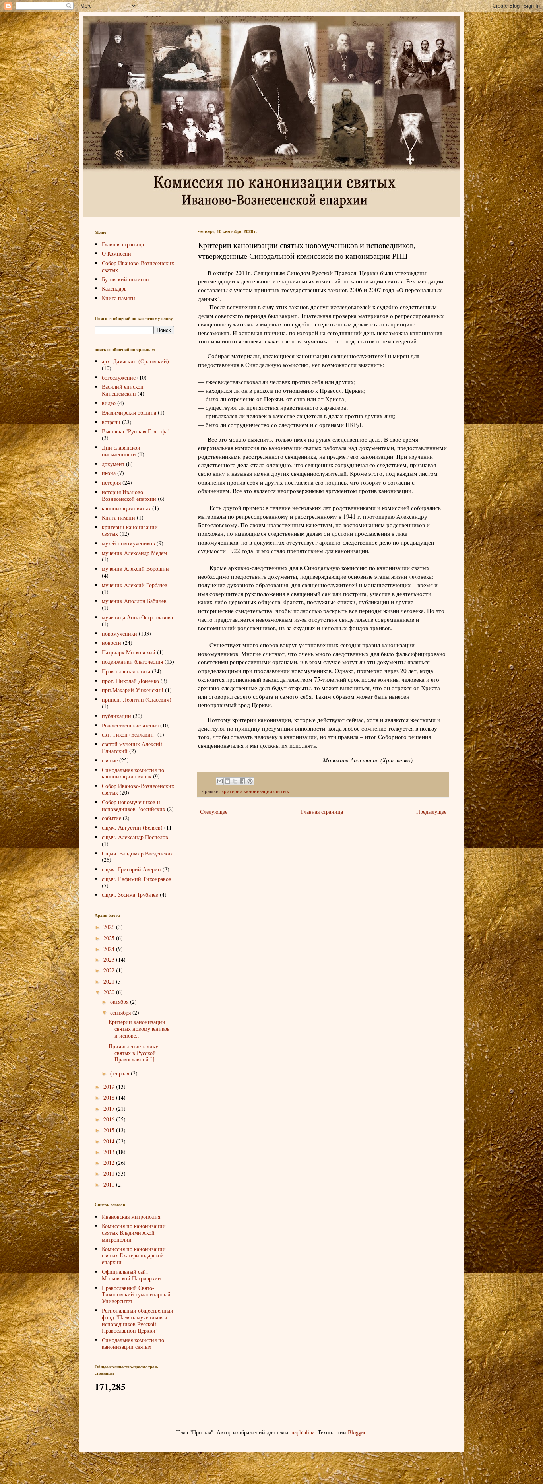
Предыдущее (431, 811)
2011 (109, 1173)
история (111, 482)
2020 (109, 992)
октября (120, 1001)
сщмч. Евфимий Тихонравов (136, 879)
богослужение (119, 377)
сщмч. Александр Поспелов (135, 837)
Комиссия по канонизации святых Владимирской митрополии (134, 1232)
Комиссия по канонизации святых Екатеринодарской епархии (134, 1255)
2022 (109, 970)
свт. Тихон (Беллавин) (129, 734)
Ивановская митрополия (131, 1216)
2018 (109, 1097)
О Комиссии (116, 253)
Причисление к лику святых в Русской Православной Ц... (134, 1052)
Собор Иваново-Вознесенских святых (138, 266)
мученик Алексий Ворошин (135, 568)
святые (110, 760)
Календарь (114, 288)
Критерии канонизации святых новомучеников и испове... (139, 1028)
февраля (120, 1073)
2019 (109, 1086)
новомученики (119, 633)
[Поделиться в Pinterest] (250, 781)
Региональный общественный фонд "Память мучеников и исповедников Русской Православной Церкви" (137, 1320)
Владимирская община (129, 412)
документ (113, 464)
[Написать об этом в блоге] (227, 781)
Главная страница (322, 811)
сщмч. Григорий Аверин (131, 869)
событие (111, 818)
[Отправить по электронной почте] (220, 781)
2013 (109, 1152)
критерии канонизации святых (255, 791)
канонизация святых (126, 508)
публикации (116, 716)
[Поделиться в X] (235, 781)
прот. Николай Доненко (130, 681)
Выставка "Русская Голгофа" (136, 431)
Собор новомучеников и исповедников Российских (133, 805)
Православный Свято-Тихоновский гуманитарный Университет (136, 1294)
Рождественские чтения (130, 725)
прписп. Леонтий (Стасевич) (136, 699)
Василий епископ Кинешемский (123, 390)
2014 (109, 1141)
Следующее (213, 811)
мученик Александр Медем (134, 553)
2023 (109, 959)
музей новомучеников (128, 543)
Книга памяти (118, 298)
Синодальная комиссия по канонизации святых (133, 773)
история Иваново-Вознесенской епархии (129, 495)
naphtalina (302, 1432)
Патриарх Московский (128, 652)
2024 (109, 948)
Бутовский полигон (125, 279)
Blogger (356, 1432)
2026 (109, 927)
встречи (111, 422)
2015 (109, 1130)
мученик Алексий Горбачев (134, 585)
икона (109, 473)
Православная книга (126, 671)
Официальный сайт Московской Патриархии (131, 1275)
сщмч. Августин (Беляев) (132, 827)
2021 (109, 981)
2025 (109, 938)
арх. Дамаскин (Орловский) (135, 361)
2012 (109, 1162)
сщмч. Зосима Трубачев (130, 894)
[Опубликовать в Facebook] (242, 781)
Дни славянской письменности (121, 451)
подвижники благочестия (132, 661)
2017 (109, 1108)
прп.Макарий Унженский (132, 690)
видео (109, 403)
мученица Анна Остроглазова (137, 617)
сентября (121, 1012)
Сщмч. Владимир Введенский (138, 853)
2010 (109, 1184)
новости (111, 642)
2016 (109, 1119)
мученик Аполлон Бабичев (134, 601)
